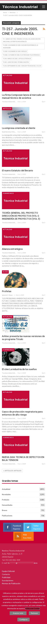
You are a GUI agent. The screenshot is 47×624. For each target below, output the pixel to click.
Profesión (5, 500)
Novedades (6, 494)
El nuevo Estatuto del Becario (17, 170)
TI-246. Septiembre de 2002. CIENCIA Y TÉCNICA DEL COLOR (22, 66)
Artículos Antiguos (12, 471)
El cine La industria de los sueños (19, 369)
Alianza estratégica (12, 249)
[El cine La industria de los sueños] (15, 357)
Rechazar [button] (34, 613)
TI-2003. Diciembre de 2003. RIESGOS (15, 51)
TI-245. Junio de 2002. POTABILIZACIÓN (16, 62)
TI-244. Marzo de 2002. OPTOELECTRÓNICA (17, 58)
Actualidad (7, 75)
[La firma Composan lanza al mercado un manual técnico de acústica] (15, 82)
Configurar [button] (23, 619)
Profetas (6, 291)
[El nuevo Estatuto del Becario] (15, 158)
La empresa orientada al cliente (18, 128)
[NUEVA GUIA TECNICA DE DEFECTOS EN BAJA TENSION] (15, 444)
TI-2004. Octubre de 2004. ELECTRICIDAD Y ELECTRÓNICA (21, 55)
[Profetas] (15, 279)
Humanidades (8, 193)
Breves (4, 510)
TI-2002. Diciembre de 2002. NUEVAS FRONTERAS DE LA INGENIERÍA (20, 47)
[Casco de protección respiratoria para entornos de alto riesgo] (15, 399)
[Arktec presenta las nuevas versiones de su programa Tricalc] (15, 324)
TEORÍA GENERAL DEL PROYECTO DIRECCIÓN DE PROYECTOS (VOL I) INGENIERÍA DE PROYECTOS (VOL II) (21, 215)
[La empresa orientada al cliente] (15, 115)
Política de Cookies (32, 608)
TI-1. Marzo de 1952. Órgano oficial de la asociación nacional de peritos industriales (21, 40)
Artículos (7, 109)
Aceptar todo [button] (18, 613)
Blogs (5, 272)
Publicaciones (7, 516)
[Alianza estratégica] (15, 236)
